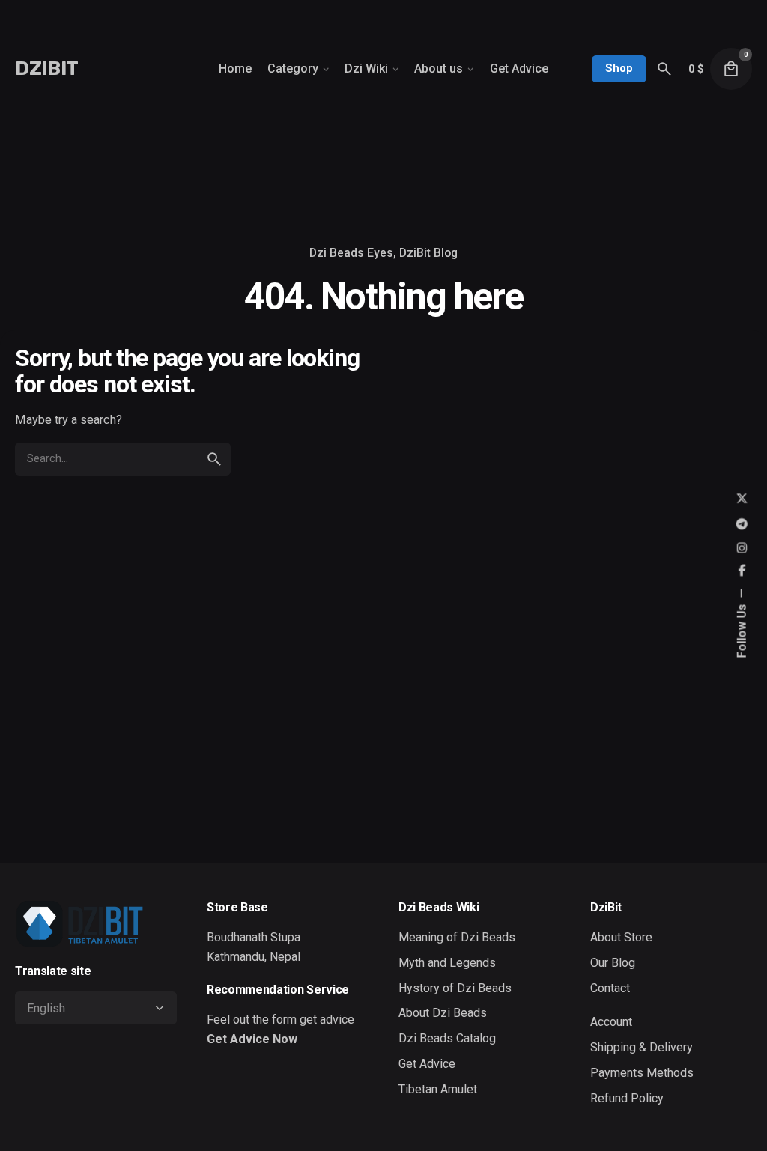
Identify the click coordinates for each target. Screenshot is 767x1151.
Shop (619, 68)
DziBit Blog (428, 253)
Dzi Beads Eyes (351, 253)
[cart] (731, 69)
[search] (214, 459)
